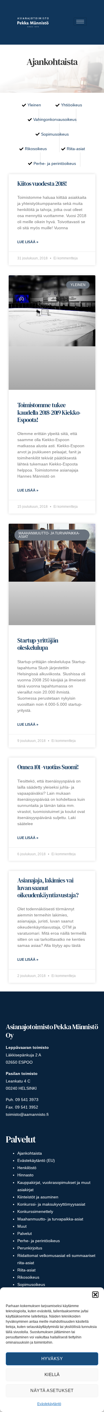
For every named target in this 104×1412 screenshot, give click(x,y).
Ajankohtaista (29, 1153)
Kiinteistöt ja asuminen (37, 1197)
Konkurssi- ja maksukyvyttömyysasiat (51, 1204)
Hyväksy (52, 1358)
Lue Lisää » (27, 242)
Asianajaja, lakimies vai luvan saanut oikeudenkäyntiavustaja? (47, 887)
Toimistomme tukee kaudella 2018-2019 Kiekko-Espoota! (49, 412)
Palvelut (24, 1233)
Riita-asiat (26, 1270)
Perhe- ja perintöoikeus (38, 1240)
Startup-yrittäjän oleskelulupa (37, 644)
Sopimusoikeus (31, 1284)
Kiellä (52, 1374)
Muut (22, 1226)
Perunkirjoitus (29, 1248)
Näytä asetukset (52, 1390)
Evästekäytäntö (49, 1404)
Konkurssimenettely (35, 1211)
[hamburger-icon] (80, 21)
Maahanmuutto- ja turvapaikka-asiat (50, 1219)
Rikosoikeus (28, 1277)
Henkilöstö (26, 1167)
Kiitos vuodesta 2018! (42, 183)
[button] (95, 1295)
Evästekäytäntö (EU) (36, 1160)
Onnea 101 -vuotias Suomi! (48, 767)
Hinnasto (25, 1175)
